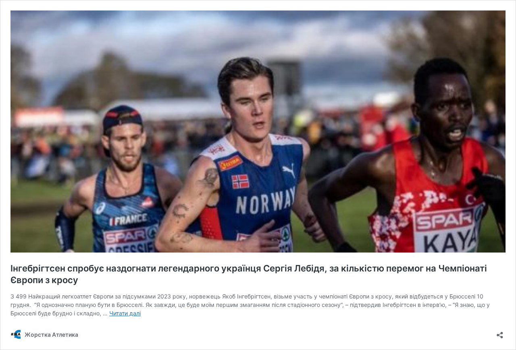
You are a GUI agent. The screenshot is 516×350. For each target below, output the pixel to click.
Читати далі (125, 313)
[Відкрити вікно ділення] (500, 332)
